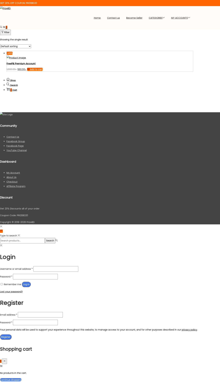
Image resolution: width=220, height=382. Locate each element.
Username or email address (16, 269)
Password (6, 276)
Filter (7, 32)
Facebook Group (15, 141)
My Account (13, 172)
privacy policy (189, 329)
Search (50, 240)
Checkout (12, 181)
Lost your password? (11, 291)
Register (5, 337)
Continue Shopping (11, 379)
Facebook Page (15, 145)
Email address (8, 314)
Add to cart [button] (36, 69)
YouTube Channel (16, 150)
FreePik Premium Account (21, 63)
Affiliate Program (15, 186)
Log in (26, 284)
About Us (11, 177)
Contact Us (12, 136)
